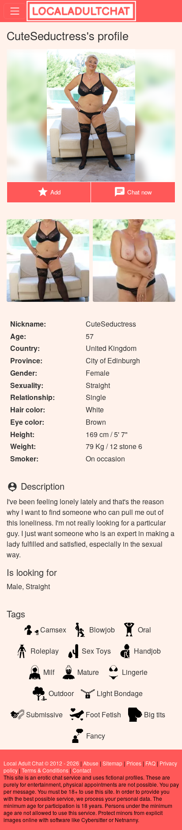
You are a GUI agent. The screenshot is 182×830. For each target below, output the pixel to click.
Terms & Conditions (45, 770)
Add (49, 192)
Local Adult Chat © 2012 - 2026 (41, 763)
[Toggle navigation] (15, 11)
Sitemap (112, 763)
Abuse (91, 763)
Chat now (133, 192)
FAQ (150, 763)
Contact (81, 770)
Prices (133, 763)
